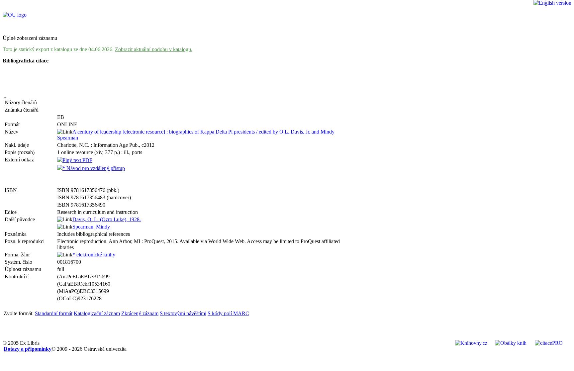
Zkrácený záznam (139, 313)
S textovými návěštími (183, 313)
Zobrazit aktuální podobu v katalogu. (153, 49)
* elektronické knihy (93, 254)
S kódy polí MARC (228, 313)
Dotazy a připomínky (27, 349)
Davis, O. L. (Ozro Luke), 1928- (106, 219)
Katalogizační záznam (97, 313)
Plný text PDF (77, 160)
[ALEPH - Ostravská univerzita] (15, 15)
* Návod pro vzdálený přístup (93, 168)
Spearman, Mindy (91, 227)
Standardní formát (53, 313)
